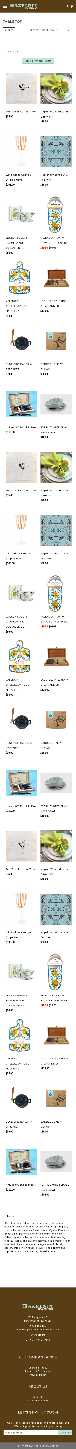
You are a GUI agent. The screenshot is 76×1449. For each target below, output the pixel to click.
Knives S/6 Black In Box (21, 427)
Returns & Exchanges (38, 1371)
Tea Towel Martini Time (21, 112)
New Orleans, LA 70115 (38, 1320)
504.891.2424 (38, 1326)
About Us (38, 1397)
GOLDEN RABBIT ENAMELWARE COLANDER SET (16, 243)
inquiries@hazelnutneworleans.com (38, 1329)
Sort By (34, 30)
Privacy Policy (38, 1374)
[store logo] (24, 6)
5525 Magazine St (38, 1317)
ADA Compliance (38, 1400)
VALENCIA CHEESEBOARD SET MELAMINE (18, 306)
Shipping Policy (38, 1367)
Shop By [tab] (9, 30)
